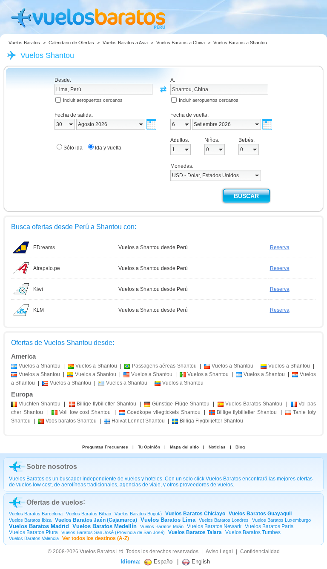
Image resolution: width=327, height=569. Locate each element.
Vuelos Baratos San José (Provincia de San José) (113, 532)
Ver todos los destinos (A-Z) (95, 538)
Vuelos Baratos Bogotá (138, 513)
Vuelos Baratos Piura (33, 532)
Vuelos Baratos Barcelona (36, 513)
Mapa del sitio (184, 447)
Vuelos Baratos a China (180, 42)
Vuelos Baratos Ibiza (30, 520)
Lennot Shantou (138, 421)
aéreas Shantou (164, 366)
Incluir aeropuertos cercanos (93, 100)
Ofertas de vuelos (54, 502)
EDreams (44, 247)
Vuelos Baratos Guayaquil (260, 514)
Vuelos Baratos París (269, 526)
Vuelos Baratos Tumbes (253, 532)
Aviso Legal (219, 552)
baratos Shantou (71, 421)
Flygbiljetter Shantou (211, 421)
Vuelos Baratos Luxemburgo (281, 520)
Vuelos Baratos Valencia (34, 538)
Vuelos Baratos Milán (162, 526)
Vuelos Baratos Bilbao (88, 513)
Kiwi (38, 289)
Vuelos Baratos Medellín (104, 526)
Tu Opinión (149, 447)
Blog (240, 447)
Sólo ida (73, 148)
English (200, 561)
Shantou (39, 404)
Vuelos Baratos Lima (168, 520)
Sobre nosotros (51, 466)
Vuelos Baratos (24, 42)
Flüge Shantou (180, 404)
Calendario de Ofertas (71, 42)
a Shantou (39, 366)
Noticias (217, 447)
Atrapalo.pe (46, 268)
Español (163, 561)
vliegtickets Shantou (163, 412)
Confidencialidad (260, 552)
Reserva (280, 247)
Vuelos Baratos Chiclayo (195, 514)
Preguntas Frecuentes (105, 447)
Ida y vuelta (108, 148)
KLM (38, 310)
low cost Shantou (85, 412)
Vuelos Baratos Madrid (39, 526)
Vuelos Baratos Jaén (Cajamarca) (96, 520)
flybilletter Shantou (106, 404)
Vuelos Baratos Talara (195, 532)
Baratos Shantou (253, 404)
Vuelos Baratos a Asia (125, 42)
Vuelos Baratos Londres (224, 520)
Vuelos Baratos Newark (214, 526)
